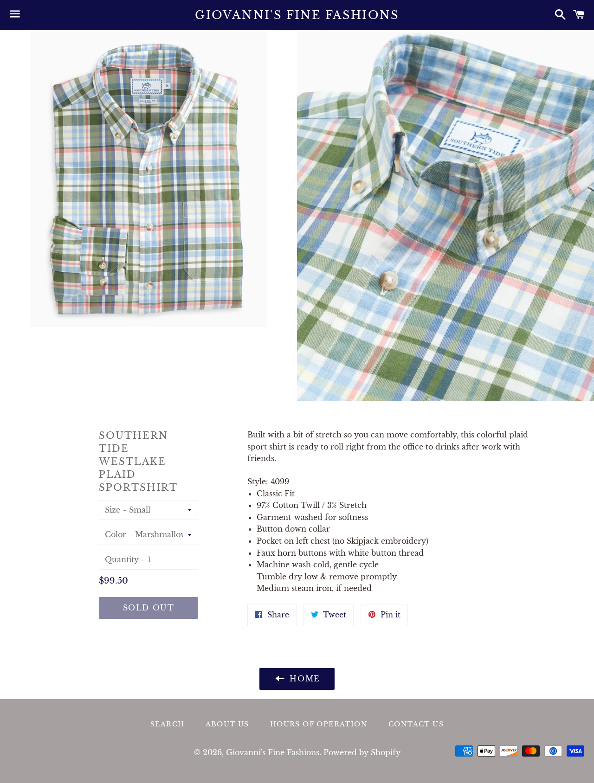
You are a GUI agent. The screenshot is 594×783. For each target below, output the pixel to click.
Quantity (122, 559)
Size (112, 509)
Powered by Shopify (361, 752)
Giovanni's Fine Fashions (297, 15)
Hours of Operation (319, 724)
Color (115, 534)
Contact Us (416, 724)
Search (167, 724)
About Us (227, 724)
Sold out (148, 607)
